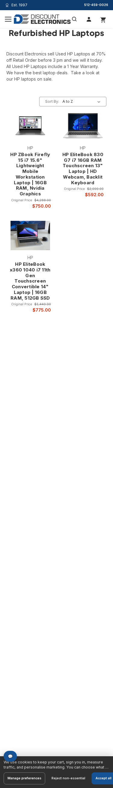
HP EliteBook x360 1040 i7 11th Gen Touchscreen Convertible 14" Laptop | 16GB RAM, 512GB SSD (30, 281)
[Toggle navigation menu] (8, 19)
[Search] (74, 19)
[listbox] (82, 101)
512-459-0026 (96, 5)
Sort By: (52, 101)
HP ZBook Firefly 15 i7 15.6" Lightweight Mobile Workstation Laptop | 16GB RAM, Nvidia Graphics (30, 174)
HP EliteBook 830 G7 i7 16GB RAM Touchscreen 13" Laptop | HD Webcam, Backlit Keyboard (82, 168)
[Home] (42, 19)
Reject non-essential (68, 778)
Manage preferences (24, 778)
